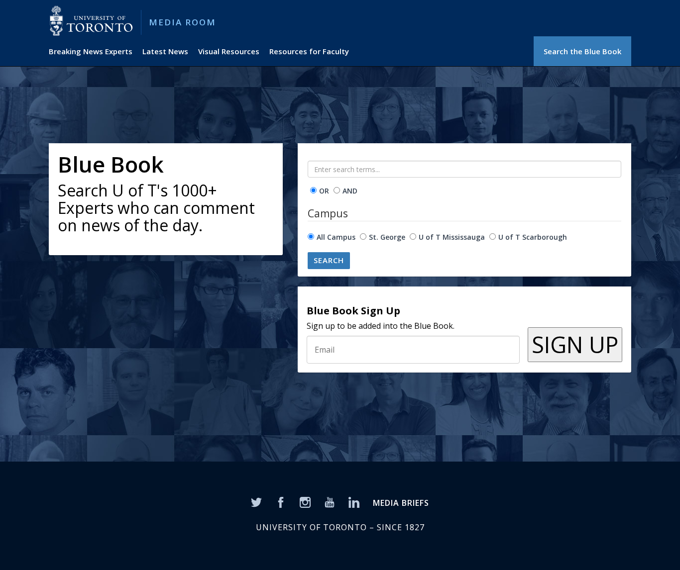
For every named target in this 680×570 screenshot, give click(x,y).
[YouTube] (330, 501)
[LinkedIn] (354, 501)
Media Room (182, 22)
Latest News (165, 51)
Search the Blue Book (582, 51)
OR (324, 190)
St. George (387, 237)
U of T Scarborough (532, 237)
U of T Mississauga (452, 237)
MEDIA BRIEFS (401, 502)
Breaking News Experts (90, 51)
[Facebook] (281, 501)
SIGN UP (575, 344)
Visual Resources (228, 51)
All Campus (336, 237)
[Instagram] (305, 501)
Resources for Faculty (309, 51)
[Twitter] (256, 501)
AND (349, 190)
